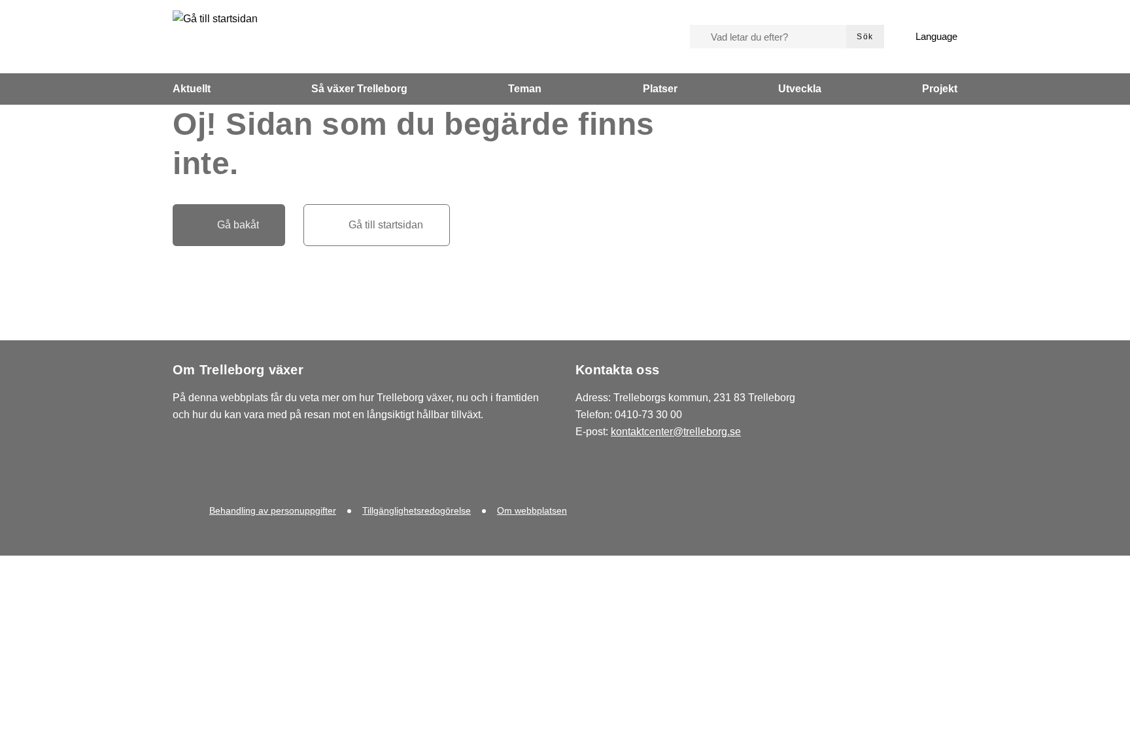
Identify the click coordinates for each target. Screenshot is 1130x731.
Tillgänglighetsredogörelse (416, 510)
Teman (524, 88)
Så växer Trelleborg (359, 88)
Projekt (939, 88)
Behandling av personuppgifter (272, 510)
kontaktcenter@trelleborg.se (676, 431)
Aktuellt (192, 88)
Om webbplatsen (532, 510)
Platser (660, 88)
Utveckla (799, 88)
